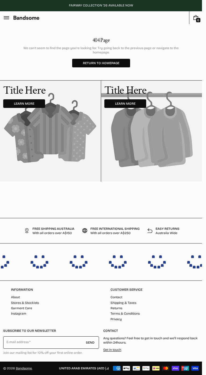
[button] (6, 17)
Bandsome (24, 368)
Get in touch (112, 350)
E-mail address (17, 342)
